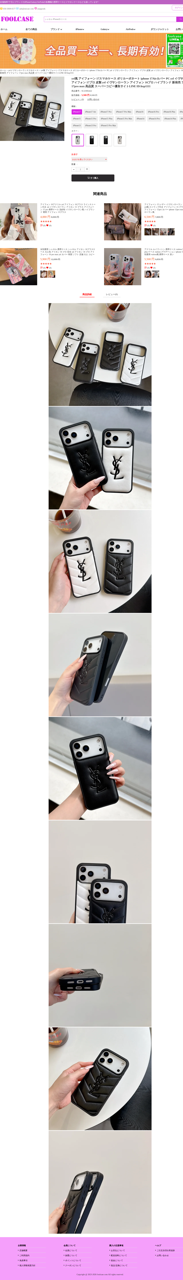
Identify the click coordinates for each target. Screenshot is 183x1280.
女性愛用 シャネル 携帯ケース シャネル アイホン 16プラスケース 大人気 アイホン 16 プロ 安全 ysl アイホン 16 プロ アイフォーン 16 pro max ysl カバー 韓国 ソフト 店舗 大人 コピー (67, 252)
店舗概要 (23, 1250)
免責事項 (23, 1260)
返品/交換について (119, 1265)
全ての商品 (31, 29)
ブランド (55, 29)
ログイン (179, 8)
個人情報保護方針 (27, 1265)
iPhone (79, 29)
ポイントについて (73, 1260)
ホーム (4, 29)
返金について (117, 1260)
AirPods (130, 29)
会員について (71, 1250)
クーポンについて (73, 1265)
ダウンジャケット (160, 29)
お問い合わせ (93, 99)
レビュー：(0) (77, 99)
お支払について (118, 1250)
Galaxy (104, 29)
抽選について (71, 1255)
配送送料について (119, 1255)
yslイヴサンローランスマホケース (23, 70)
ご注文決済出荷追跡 (166, 1250)
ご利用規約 (24, 1255)
